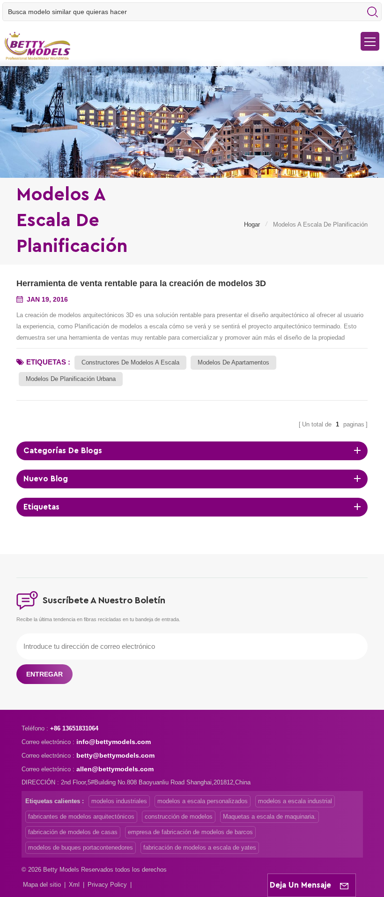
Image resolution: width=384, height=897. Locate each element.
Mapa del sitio (42, 884)
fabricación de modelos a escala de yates (199, 847)
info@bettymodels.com (113, 741)
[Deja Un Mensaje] (344, 885)
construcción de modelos (179, 816)
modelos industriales (119, 801)
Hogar (252, 224)
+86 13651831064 (74, 728)
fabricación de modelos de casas (73, 832)
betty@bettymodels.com (115, 755)
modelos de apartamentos (233, 362)
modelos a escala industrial (295, 801)
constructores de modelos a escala (130, 362)
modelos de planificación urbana (71, 378)
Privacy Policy (107, 884)
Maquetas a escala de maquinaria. (269, 816)
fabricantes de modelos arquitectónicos (81, 816)
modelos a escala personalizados (202, 801)
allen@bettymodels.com (115, 769)
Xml (74, 884)
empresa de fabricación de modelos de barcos (190, 832)
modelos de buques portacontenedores (80, 847)
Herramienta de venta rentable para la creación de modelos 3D (141, 283)
